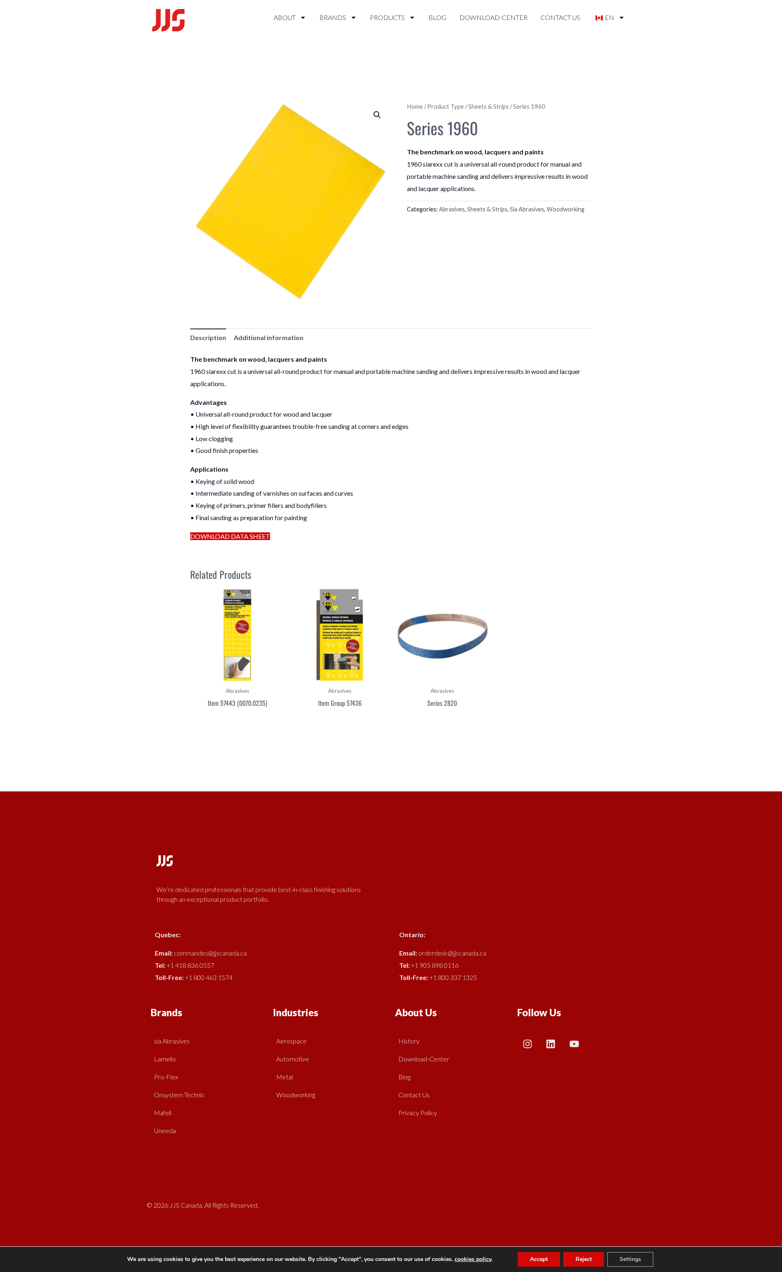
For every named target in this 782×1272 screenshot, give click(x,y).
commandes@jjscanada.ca (210, 953)
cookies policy (473, 1259)
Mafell (162, 1112)
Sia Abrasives (527, 209)
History (409, 1041)
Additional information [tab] (268, 337)
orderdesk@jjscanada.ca (452, 953)
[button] (377, 115)
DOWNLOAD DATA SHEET (230, 536)
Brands (332, 17)
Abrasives (452, 209)
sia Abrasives (172, 1041)
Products (387, 17)
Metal (284, 1077)
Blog (437, 17)
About (285, 17)
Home (415, 106)
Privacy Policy (417, 1112)
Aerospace (291, 1041)
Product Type (445, 106)
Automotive (292, 1059)
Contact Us (560, 17)
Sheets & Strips (488, 106)
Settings (630, 1259)
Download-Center (493, 17)
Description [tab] (208, 337)
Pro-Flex (166, 1077)
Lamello (165, 1059)
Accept (539, 1259)
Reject (584, 1259)
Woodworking (565, 209)
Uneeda (165, 1130)
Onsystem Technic (179, 1094)
